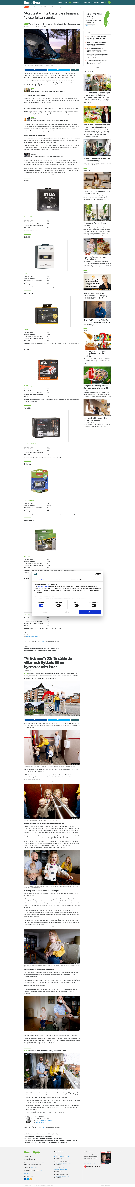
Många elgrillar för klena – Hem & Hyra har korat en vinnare (40, 650)
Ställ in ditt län (90, 26)
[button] (68, 2)
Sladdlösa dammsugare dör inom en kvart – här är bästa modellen (41, 648)
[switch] (58, 605)
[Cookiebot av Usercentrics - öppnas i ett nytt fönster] (94, 574)
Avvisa (45, 612)
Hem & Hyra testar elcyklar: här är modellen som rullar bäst (47, 156)
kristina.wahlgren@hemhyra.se (44, 1120)
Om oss (102, 1185)
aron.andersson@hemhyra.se (62, 1176)
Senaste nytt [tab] (96, 33)
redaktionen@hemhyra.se (33, 636)
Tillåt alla (90, 612)
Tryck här (43, 641)
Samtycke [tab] (41, 579)
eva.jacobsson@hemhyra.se (61, 1156)
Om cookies (107, 1185)
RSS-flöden (27, 1173)
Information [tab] (58, 579)
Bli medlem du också (89, 1163)
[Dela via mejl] (75, 70)
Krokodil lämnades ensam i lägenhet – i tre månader (38, 1136)
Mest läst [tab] (87, 33)
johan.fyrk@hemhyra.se (60, 1169)
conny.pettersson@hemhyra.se (62, 1163)
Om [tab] (94, 579)
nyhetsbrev (38, 1170)
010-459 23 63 (40, 1122)
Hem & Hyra (34, 1167)
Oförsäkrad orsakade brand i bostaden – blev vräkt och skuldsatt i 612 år (43, 1138)
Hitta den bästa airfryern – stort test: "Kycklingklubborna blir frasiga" (49, 120)
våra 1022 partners (43, 586)
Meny (102, 2)
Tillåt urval (67, 612)
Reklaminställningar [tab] (76, 579)
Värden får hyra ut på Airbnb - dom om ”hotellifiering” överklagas (41, 1134)
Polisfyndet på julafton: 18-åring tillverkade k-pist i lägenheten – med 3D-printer (45, 1142)
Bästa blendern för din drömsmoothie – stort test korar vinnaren (48, 91)
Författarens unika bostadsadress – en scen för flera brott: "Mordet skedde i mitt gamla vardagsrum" (51, 1140)
